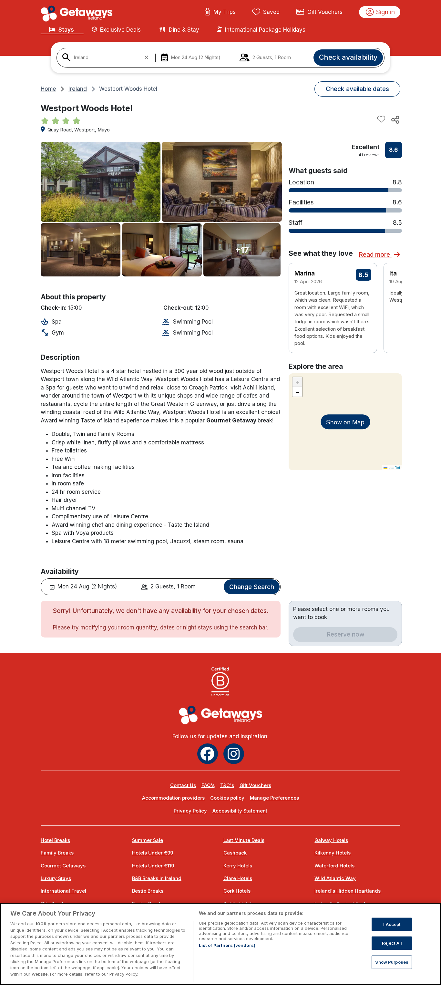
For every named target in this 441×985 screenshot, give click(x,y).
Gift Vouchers (325, 12)
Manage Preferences (274, 798)
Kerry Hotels (237, 866)
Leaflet (393, 467)
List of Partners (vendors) (227, 945)
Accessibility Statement (239, 811)
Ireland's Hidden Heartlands (347, 891)
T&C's (227, 785)
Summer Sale (147, 840)
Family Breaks (57, 853)
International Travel (63, 891)
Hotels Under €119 (153, 866)
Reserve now (345, 634)
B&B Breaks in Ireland (156, 878)
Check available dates (357, 89)
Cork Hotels (237, 891)
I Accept (391, 924)
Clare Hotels (237, 878)
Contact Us (183, 785)
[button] (392, 298)
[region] (220, 944)
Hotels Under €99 (152, 853)
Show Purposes (391, 962)
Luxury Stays (56, 878)
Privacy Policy (190, 811)
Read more (375, 254)
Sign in (385, 12)
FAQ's (208, 785)
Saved (271, 12)
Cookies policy (227, 798)
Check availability (348, 57)
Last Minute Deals (243, 840)
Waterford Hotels (334, 866)
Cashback (235, 853)
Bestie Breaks (147, 891)
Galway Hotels (331, 840)
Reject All (392, 943)
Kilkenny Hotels (332, 853)
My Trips (224, 12)
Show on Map (345, 421)
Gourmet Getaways (63, 866)
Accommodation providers (173, 798)
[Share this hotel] (394, 119)
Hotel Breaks (55, 840)
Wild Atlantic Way (335, 878)
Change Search (251, 587)
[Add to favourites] (381, 119)
